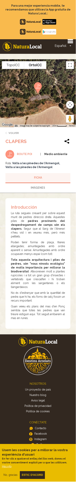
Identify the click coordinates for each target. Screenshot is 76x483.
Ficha (38, 177)
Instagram (40, 439)
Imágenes (38, 187)
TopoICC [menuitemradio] (13, 65)
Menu (70, 41)
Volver (14, 133)
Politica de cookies (38, 411)
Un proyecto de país (38, 389)
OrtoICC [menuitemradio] (35, 65)
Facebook (40, 433)
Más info (6, 466)
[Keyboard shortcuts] (16, 126)
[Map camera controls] (70, 105)
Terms (72, 126)
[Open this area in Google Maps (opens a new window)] (7, 124)
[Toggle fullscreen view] (70, 65)
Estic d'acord (32, 474)
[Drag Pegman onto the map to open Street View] (70, 119)
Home (22, 46)
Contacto (40, 428)
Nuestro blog (38, 395)
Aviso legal (38, 400)
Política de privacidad (37, 405)
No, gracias (10, 474)
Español (60, 46)
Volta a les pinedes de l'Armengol (35, 163)
